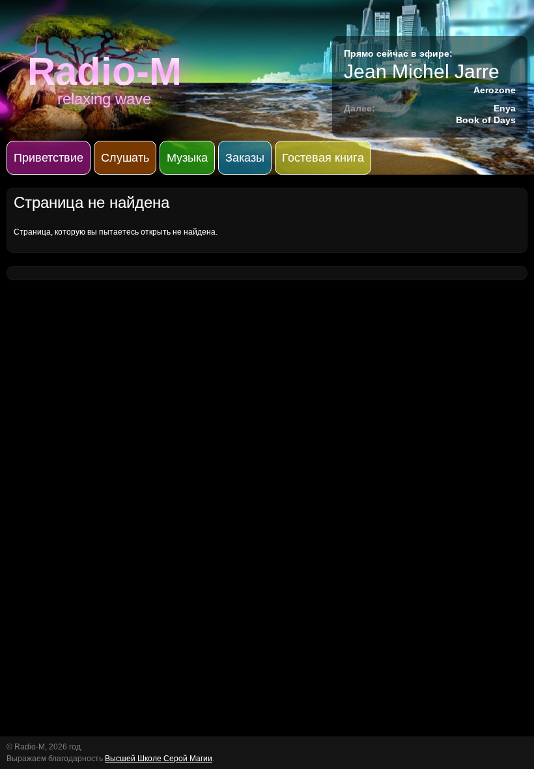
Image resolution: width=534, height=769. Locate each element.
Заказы (244, 157)
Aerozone (494, 90)
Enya (505, 108)
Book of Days (486, 120)
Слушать (125, 157)
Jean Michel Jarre (421, 71)
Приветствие (48, 157)
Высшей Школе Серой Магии (158, 758)
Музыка (187, 157)
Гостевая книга (323, 157)
